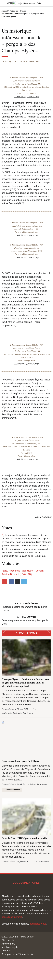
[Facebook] (11, 581)
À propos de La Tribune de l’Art (18, 954)
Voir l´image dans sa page (28, 96)
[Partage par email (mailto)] (5, 581)
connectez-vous (38, 923)
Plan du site (8, 940)
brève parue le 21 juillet (14, 106)
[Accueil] (26, 3)
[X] (24, 581)
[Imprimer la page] (17, 581)
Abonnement (8, 943)
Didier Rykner (9, 61)
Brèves (23, 11)
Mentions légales (10, 947)
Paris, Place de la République (17, 570)
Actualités (14, 11)
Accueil (5, 11)
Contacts (6, 950)
